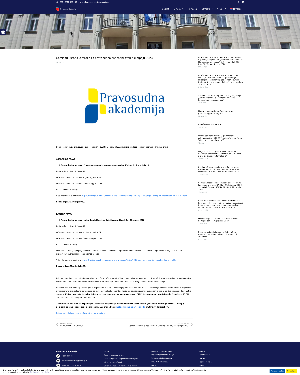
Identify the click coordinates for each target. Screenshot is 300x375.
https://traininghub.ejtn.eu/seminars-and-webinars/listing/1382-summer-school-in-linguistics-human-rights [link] (129, 260)
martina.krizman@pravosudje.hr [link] (130, 307)
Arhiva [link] (201, 365)
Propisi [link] (106, 351)
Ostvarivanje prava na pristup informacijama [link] (121, 359)
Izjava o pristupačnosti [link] (113, 362)
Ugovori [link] (202, 358)
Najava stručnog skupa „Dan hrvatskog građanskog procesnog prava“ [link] (215, 112)
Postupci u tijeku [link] (205, 362)
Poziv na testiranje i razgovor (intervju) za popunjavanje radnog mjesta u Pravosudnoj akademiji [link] (217, 234)
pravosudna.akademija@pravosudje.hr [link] (74, 361)
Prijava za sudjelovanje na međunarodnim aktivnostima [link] (80, 313)
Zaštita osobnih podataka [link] (161, 358)
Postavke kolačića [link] (277, 371)
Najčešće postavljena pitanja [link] (162, 355)
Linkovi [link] (154, 365)
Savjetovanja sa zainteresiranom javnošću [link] (120, 366)
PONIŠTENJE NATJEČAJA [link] (209, 124)
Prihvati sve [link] (291, 371)
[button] (183, 9)
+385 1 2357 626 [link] (67, 356)
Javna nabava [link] (204, 355)
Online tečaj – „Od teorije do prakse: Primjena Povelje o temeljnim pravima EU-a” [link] (218, 219)
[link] (3, 32)
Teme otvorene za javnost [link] (114, 355)
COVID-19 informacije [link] (159, 362)
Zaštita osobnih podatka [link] (39, 372)
